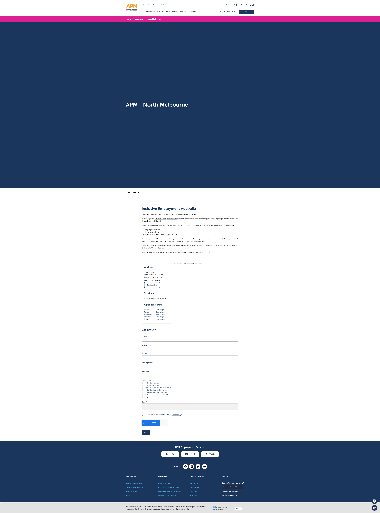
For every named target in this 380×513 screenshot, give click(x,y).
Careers (150, 5)
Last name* (146, 345)
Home (128, 19)
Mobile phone (147, 363)
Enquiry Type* (147, 380)
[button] (252, 12)
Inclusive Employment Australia (166, 219)
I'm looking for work (152, 383)
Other (147, 397)
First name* (146, 336)
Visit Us (212, 454)
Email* (144, 354)
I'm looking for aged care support (156, 392)
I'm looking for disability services (156, 390)
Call (173, 454)
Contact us (156, 5)
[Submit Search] (243, 487)
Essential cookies (221, 507)
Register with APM (148, 248)
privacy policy (176, 415)
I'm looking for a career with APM (156, 395)
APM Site (144, 5)
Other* (144, 402)
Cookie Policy (185, 509)
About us (162, 5)
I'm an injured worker (152, 385)
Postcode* (145, 371)
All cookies (219, 510)
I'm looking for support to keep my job (158, 388)
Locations (192, 12)
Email (193, 454)
